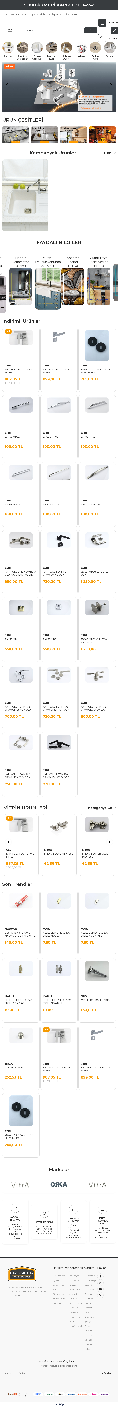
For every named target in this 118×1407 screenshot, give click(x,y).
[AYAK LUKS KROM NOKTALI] (97, 973)
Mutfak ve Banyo (74, 1315)
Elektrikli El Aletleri (75, 1288)
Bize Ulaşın (71, 14)
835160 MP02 (12, 433)
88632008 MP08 (90, 501)
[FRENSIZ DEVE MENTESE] (59, 828)
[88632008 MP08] (97, 477)
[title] (73, 131)
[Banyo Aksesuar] (37, 47)
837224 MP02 (50, 433)
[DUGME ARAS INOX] (21, 1041)
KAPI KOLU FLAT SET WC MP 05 (19, 367)
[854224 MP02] (21, 477)
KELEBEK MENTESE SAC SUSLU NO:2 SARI (57, 931)
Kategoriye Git (100, 804)
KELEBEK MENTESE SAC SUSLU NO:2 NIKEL (94, 931)
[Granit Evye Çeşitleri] (15, 131)
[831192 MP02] (97, 410)
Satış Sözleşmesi (59, 1288)
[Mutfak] (8, 47)
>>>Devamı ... (15, 1291)
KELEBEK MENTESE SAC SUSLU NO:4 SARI (18, 998)
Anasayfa (74, 1272)
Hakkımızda (59, 1272)
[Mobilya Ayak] (66, 47)
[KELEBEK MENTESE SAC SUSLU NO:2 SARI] (59, 906)
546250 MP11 (12, 635)
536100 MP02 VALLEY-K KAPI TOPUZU (94, 637)
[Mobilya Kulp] (51, 47)
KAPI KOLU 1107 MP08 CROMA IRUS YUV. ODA (56, 705)
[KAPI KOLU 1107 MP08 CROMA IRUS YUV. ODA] (59, 680)
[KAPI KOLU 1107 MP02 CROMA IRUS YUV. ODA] (21, 680)
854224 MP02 (12, 501)
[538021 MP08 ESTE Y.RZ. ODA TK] (97, 545)
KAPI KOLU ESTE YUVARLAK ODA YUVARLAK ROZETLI (20, 570)
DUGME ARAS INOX (16, 1064)
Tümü (108, 149)
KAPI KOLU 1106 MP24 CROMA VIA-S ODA (55, 570)
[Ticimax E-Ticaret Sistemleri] (59, 1401)
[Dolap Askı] (95, 47)
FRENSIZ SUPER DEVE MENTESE (95, 852)
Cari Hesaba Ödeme (15, 14)
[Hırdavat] (81, 47)
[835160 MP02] (21, 410)
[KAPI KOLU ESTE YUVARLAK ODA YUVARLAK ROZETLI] (21, 545)
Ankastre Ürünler (74, 1279)
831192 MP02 (88, 433)
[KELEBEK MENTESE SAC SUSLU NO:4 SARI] (21, 973)
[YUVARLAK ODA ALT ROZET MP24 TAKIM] (97, 342)
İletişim (88, 1345)
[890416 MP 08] (59, 477)
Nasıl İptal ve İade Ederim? (90, 1336)
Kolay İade (55, 14)
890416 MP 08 (51, 501)
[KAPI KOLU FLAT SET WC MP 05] (21, 342)
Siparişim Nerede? (89, 1283)
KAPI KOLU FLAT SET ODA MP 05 (57, 367)
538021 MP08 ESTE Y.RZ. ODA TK (94, 570)
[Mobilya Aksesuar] (22, 47)
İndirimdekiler (76, 1322)
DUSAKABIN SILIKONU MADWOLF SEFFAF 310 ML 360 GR (20, 931)
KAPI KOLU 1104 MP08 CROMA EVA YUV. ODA (17, 772)
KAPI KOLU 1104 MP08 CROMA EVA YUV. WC (93, 705)
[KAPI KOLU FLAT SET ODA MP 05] (59, 342)
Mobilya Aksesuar (74, 1306)
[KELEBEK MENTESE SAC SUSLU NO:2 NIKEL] (97, 906)
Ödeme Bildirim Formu (89, 1295)
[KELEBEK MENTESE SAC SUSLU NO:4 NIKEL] (59, 973)
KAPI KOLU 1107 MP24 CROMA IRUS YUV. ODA (56, 772)
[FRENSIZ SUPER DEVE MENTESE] (97, 828)
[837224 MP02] (59, 410)
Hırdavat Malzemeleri (76, 1297)
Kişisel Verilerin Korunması (60, 1297)
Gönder (106, 1369)
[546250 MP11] (21, 612)
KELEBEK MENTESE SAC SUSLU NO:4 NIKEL (57, 998)
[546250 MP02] (59, 612)
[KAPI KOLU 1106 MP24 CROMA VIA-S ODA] (59, 545)
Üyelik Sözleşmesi (59, 1279)
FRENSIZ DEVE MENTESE (58, 850)
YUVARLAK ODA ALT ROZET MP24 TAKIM (96, 367)
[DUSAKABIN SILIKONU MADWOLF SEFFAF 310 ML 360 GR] (21, 906)
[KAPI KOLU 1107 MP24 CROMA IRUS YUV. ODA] (59, 747)
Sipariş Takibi (37, 14)
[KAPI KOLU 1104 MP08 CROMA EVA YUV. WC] (97, 680)
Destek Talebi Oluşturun (90, 1309)
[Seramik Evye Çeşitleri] (44, 131)
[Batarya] (110, 47)
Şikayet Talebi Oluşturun (90, 1322)
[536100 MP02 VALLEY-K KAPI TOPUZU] (97, 612)
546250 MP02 (50, 635)
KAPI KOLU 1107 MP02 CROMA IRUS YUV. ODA (18, 705)
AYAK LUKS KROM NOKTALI (96, 996)
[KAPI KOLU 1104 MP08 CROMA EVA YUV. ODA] (21, 747)
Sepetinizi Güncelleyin (91, 1274)
